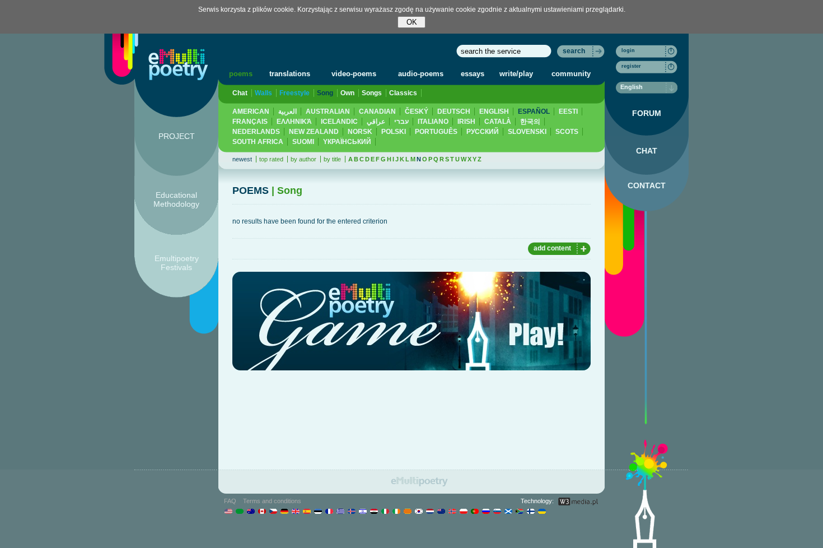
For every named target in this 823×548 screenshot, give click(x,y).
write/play (516, 73)
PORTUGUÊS (436, 132)
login (628, 50)
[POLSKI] (463, 511)
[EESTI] (318, 511)
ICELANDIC (339, 122)
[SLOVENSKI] (497, 511)
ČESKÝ (416, 111)
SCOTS (566, 132)
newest (242, 159)
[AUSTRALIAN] (250, 511)
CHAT (646, 150)
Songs (372, 93)
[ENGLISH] (295, 511)
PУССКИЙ (482, 132)
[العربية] (239, 511)
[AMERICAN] (228, 511)
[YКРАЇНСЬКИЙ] (541, 511)
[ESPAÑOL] (306, 511)
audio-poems (420, 73)
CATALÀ (497, 122)
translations (289, 73)
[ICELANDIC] (351, 511)
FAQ (230, 501)
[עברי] (362, 511)
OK (411, 22)
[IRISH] (396, 511)
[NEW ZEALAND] (441, 511)
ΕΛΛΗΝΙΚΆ (294, 122)
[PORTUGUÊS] (474, 511)
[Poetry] (178, 64)
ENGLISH (494, 111)
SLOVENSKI (527, 132)
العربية (287, 111)
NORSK (360, 132)
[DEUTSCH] (284, 511)
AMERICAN (250, 111)
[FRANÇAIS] (329, 511)
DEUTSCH (453, 111)
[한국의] (418, 511)
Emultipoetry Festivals (177, 263)
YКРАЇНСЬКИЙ (347, 142)
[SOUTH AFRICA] (519, 511)
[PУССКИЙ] (485, 511)
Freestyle (294, 93)
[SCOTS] (508, 511)
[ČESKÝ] (273, 511)
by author (303, 159)
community (571, 73)
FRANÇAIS (250, 122)
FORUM (646, 113)
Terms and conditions (272, 501)
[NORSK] (452, 511)
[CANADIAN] (262, 511)
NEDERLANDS (256, 132)
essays (472, 73)
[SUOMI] (530, 511)
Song (325, 93)
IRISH (466, 122)
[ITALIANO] (385, 511)
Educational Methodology (176, 199)
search (574, 51)
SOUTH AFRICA (257, 142)
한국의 (530, 122)
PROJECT (176, 136)
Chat (239, 93)
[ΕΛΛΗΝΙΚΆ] (340, 511)
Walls (263, 93)
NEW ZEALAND (314, 132)
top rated (271, 159)
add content (552, 248)
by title (332, 159)
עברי (401, 122)
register (631, 66)
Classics (403, 93)
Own (347, 93)
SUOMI (303, 142)
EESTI (568, 111)
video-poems (353, 73)
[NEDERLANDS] (429, 511)
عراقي (376, 122)
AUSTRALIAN (328, 111)
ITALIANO (433, 122)
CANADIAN (377, 111)
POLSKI (393, 132)
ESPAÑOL (534, 111)
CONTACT (647, 185)
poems (240, 73)
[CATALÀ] (407, 511)
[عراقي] (374, 511)
